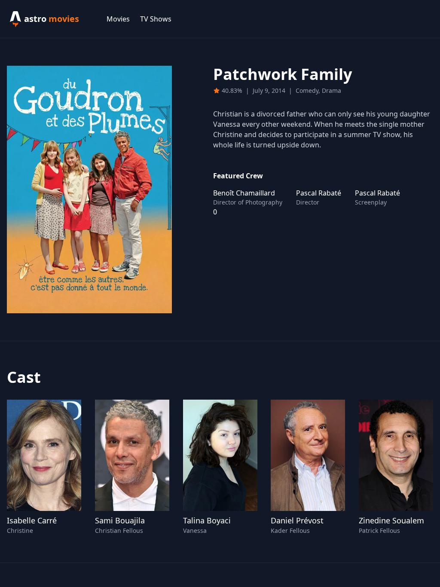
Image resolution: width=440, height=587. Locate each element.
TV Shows (155, 19)
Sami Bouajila (120, 520)
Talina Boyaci (207, 520)
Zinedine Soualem (391, 520)
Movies (118, 19)
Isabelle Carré (32, 520)
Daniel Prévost (297, 520)
